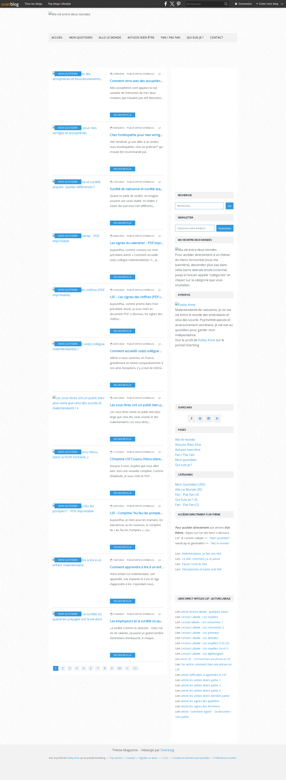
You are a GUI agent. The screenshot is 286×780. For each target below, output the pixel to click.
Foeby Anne (206, 340)
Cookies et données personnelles (191, 758)
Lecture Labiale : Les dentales (199, 638)
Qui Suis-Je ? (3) (186, 499)
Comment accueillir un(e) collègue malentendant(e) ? (148, 351)
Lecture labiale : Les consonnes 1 (202, 622)
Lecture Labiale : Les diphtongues (202, 653)
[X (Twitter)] (172, 4)
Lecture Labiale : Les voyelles (199, 617)
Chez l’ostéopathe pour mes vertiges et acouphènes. (148, 135)
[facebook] (165, 4)
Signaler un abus (148, 758)
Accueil (57, 37)
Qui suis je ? (183, 465)
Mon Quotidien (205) (190, 484)
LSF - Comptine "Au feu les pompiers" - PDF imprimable (150, 513)
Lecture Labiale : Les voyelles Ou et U (204, 648)
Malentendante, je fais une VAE (201, 553)
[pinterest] (178, 4)
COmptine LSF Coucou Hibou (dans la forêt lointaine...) (149, 459)
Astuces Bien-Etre (188, 444)
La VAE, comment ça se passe (201, 559)
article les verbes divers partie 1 (201, 680)
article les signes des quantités (200, 701)
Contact (216, 37)
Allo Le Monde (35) (188, 489)
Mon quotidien (80, 37)
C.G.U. (165, 758)
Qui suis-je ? (195, 37)
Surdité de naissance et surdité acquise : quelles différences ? (154, 189)
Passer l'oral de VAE (194, 564)
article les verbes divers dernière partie (205, 696)
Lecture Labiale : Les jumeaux (200, 632)
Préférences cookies (225, 758)
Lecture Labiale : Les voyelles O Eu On (205, 643)
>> (135, 668)
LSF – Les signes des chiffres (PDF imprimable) (143, 297)
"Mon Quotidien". (220, 538)
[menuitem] (57, 37)
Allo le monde (110, 37)
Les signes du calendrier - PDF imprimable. (141, 243)
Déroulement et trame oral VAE (202, 569)
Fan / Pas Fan (170, 37)
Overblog (167, 750)
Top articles (115, 758)
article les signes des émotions (200, 706)
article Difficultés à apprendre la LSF (203, 675)
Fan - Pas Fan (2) (187, 505)
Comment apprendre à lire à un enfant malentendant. (149, 567)
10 (119, 668)
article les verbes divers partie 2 (201, 685)
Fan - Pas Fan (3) (187, 494)
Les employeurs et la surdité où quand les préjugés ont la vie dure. (158, 621)
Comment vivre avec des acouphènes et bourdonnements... (153, 81)
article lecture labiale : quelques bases (204, 611)
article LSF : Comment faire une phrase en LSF (205, 659)
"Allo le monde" (220, 543)
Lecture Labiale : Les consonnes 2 (202, 627)
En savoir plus (122, 115)
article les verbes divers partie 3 (201, 690)
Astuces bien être (187, 450)
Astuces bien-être (141, 37)
